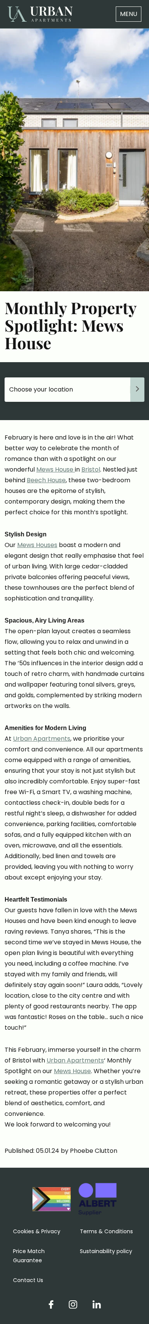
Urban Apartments (41, 738)
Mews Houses (37, 545)
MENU (128, 14)
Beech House (46, 480)
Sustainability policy (106, 1251)
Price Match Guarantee (29, 1255)
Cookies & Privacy (36, 1231)
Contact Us (28, 1280)
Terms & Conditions (106, 1231)
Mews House (55, 469)
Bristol (90, 469)
